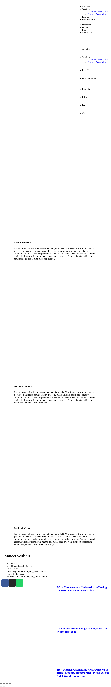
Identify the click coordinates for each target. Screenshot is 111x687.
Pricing (85, 27)
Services (86, 9)
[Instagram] (12, 583)
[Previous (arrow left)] (1, 686)
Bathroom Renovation (98, 11)
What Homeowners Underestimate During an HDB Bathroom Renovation (82, 589)
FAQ (90, 22)
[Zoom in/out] (1, 683)
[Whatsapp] (19, 583)
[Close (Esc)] (10, 683)
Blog (84, 30)
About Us (86, 6)
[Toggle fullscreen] (4, 683)
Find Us (85, 17)
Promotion (86, 25)
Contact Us (87, 32)
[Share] (7, 683)
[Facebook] (5, 583)
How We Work (88, 19)
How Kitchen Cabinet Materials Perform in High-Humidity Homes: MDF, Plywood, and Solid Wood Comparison (83, 672)
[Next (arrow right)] (4, 686)
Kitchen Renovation (97, 14)
